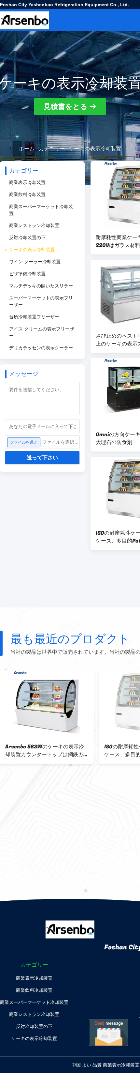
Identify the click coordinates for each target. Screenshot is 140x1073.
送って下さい (42, 457)
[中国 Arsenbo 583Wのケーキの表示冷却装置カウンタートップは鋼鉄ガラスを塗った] (47, 704)
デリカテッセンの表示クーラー (41, 347)
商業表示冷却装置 (27, 182)
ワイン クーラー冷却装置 (35, 261)
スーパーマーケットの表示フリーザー (41, 301)
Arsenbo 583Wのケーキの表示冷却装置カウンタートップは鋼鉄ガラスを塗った (47, 751)
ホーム (27, 148)
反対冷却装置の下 (27, 237)
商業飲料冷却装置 (27, 194)
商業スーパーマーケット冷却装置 (41, 210)
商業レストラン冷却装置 (34, 225)
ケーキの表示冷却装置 (32, 249)
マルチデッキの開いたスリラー (41, 285)
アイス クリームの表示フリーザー (41, 332)
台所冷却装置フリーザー (34, 316)
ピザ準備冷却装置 (27, 273)
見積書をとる (66, 106)
